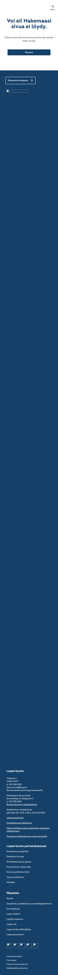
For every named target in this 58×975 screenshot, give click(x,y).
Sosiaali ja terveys (15, 857)
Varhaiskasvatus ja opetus (18, 862)
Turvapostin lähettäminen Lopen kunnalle (26, 836)
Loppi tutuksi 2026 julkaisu (18, 930)
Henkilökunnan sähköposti (19, 823)
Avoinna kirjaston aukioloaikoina (21, 805)
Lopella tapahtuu (14, 919)
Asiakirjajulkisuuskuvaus (17, 968)
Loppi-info (11, 924)
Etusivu (29, 52)
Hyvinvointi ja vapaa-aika (18, 867)
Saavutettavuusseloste (17, 964)
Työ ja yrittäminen (15, 877)
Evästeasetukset (14, 957)
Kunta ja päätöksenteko (18, 872)
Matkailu (10, 882)
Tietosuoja (11, 960)
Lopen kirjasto (13, 914)
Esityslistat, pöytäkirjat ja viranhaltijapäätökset (29, 904)
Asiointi (9, 899)
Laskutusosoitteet (15, 818)
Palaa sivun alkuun (18, 80)
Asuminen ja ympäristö (17, 852)
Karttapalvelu (13, 909)
